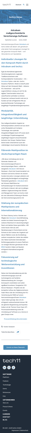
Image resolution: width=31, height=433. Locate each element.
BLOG (5, 420)
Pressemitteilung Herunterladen (15, 319)
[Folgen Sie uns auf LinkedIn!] (4, 367)
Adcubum (22, 44)
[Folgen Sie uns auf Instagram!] (9, 367)
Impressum (15, 430)
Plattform (6, 377)
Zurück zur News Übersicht (15, 347)
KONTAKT (6, 417)
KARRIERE (6, 414)
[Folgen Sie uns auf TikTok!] (13, 367)
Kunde (6, 327)
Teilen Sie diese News (7, 332)
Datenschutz (24, 430)
